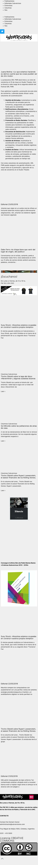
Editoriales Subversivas (13, 3)
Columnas (8, 8)
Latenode (14, 93)
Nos (6, 10)
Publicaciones (9, 1)
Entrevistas (8, 5)
